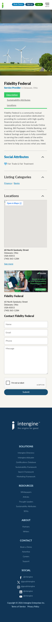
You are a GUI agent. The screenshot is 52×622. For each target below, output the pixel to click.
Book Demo (18, 4)
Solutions (26, 446)
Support (26, 561)
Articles (26, 497)
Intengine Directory (26, 453)
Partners (26, 527)
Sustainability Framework (26, 467)
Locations (11, 105)
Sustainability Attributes (18, 100)
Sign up (30, 4)
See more (8, 264)
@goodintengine (28, 582)
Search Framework (26, 472)
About (26, 520)
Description (12, 95)
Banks (17, 183)
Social (26, 570)
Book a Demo (26, 547)
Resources (26, 486)
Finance (8, 183)
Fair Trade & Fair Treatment (20, 164)
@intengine (28, 577)
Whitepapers (26, 492)
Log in (39, 4)
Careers (26, 557)
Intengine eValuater (26, 458)
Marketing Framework (26, 477)
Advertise (26, 552)
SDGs (26, 511)
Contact (26, 540)
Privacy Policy (33, 607)
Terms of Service (19, 607)
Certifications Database (26, 462)
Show (42, 157)
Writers (26, 532)
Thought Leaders (26, 502)
